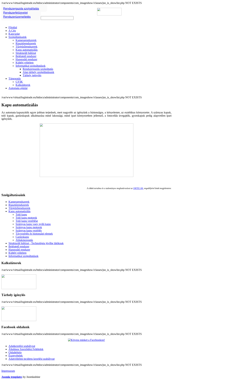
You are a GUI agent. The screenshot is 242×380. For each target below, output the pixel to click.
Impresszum (8, 370)
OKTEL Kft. (138, 188)
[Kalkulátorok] (18, 288)
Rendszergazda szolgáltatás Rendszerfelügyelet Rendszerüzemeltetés (21, 12)
